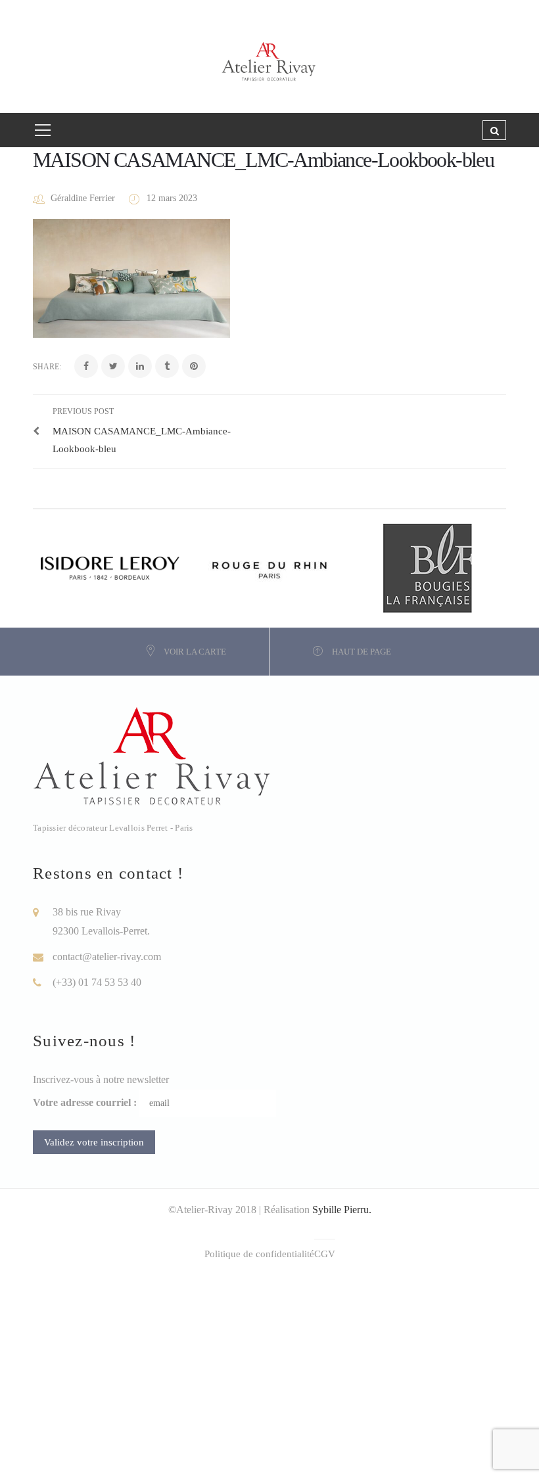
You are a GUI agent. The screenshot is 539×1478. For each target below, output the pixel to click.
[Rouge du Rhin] (269, 566)
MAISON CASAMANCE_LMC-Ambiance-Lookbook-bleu (263, 160)
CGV (324, 1254)
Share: (47, 366)
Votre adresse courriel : (85, 1102)
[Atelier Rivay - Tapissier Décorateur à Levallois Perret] (269, 55)
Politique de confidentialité (259, 1254)
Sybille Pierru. (341, 1209)
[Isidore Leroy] (112, 566)
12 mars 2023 (172, 198)
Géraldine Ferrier (83, 198)
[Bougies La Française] (427, 566)
